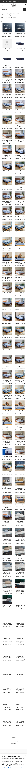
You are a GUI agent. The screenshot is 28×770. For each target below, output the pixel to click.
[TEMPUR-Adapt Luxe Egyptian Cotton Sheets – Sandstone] (7, 616)
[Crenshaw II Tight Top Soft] (7, 359)
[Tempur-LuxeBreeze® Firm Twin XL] (7, 499)
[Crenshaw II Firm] (20, 302)
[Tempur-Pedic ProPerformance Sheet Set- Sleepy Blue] (7, 532)
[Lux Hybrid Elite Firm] (20, 58)
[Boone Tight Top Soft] (7, 405)
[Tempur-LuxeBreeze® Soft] (20, 466)
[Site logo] (13, 5)
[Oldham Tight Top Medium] (20, 134)
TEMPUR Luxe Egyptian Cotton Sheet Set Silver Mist (7, 658)
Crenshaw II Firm (20, 308)
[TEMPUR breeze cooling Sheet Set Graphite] (20, 550)
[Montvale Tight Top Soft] (20, 435)
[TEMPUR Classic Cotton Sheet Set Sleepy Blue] (20, 699)
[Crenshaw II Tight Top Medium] (20, 359)
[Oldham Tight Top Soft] (20, 195)
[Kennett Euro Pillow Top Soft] (7, 73)
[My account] (22, 5)
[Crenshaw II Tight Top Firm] (7, 374)
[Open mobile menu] (2, 5)
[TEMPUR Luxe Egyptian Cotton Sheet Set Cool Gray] (20, 650)
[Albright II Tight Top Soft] (7, 134)
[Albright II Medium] (7, 330)
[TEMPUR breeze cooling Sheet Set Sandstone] (7, 583)
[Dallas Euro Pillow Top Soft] (20, 287)
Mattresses (12, 13)
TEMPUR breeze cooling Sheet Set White (19, 574)
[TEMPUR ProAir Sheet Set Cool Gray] (20, 667)
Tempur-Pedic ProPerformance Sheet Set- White (20, 523)
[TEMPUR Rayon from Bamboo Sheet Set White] (7, 732)
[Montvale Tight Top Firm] (7, 287)
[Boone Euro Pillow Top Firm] (20, 389)
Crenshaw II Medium (7, 308)
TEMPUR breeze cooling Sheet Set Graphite (19, 557)
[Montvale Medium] (20, 165)
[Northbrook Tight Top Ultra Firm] (20, 256)
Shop (7, 13)
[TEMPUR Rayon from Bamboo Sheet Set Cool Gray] (20, 748)
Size (18, 13)
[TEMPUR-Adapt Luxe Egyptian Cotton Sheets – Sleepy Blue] (20, 599)
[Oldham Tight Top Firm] (20, 210)
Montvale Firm (7, 186)
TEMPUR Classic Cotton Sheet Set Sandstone (7, 706)
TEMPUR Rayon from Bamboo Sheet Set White (7, 739)
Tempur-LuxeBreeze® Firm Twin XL (7, 506)
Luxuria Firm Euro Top (20, 33)
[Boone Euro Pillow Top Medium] (7, 389)
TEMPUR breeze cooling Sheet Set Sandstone (7, 590)
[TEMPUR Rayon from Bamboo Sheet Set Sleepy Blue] (7, 748)
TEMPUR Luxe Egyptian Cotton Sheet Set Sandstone (7, 640)
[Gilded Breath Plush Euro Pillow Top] (20, 499)
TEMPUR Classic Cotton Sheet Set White (20, 689)
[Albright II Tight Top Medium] (7, 450)
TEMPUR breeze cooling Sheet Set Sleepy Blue (7, 574)
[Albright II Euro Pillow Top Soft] (20, 420)
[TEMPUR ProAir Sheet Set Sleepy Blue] (7, 667)
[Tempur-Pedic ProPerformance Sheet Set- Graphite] (20, 532)
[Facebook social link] (2, 1)
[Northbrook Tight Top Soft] (20, 149)
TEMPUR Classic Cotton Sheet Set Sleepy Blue (20, 706)
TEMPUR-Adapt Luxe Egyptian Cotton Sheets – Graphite (7, 607)
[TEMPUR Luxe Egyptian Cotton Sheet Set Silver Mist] (7, 650)
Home (2, 13)
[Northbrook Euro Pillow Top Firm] (7, 241)
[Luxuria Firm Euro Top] (20, 28)
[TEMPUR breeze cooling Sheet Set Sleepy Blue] (7, 566)
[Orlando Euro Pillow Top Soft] (7, 119)
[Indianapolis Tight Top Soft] (7, 515)
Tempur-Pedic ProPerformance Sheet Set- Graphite (20, 539)
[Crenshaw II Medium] (7, 302)
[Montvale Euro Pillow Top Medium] (7, 435)
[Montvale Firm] (7, 180)
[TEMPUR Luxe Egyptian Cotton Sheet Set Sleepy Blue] (20, 632)
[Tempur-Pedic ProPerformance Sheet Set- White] (20, 515)
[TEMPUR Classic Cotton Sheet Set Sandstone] (7, 699)
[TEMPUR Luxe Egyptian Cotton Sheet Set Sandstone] (7, 632)
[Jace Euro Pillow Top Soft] (7, 89)
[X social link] (3, 1)
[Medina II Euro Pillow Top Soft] (7, 466)
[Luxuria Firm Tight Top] (7, 43)
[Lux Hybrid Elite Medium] (7, 58)
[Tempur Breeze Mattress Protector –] (7, 481)
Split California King (6, 15)
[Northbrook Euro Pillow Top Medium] (20, 226)
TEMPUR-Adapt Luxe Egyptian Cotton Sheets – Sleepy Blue (20, 607)
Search (24, 9)
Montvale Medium (20, 170)
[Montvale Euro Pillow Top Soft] (7, 271)
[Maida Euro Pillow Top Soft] (20, 73)
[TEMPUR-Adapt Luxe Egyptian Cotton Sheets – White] (20, 583)
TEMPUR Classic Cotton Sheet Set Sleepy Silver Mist (7, 722)
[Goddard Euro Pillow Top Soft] (20, 104)
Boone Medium (20, 321)
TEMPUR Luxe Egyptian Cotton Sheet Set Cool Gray (20, 658)
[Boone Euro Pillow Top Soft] (20, 374)
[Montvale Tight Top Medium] (20, 271)
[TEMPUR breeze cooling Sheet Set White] (20, 566)
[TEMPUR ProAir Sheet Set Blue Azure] (7, 682)
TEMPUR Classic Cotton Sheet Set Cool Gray (20, 722)
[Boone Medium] (20, 316)
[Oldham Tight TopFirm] (7, 149)
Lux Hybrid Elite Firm (20, 64)
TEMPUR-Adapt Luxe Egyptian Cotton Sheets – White (20, 590)
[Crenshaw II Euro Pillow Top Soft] (7, 344)
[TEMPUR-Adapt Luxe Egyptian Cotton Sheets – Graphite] (7, 599)
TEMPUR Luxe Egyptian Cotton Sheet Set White (20, 623)
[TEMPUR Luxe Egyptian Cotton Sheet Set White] (20, 616)
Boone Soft (7, 321)
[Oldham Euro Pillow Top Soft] (20, 180)
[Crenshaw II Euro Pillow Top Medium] (20, 344)
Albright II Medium (7, 335)
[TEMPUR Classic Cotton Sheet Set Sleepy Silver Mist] (7, 715)
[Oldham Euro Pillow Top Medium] (7, 195)
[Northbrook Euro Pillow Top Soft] (7, 226)
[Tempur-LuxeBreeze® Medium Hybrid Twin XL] (20, 481)
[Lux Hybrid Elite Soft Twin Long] (20, 43)
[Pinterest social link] (6, 1)
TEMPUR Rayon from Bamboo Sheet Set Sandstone (20, 739)
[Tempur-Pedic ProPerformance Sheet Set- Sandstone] (7, 550)
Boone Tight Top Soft (7, 410)
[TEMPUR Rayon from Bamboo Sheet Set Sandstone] (20, 732)
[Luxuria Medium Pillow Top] (7, 28)
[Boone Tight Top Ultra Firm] (7, 420)
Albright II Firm (20, 335)
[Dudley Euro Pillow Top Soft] (7, 104)
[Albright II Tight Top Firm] (20, 450)
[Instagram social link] (5, 1)
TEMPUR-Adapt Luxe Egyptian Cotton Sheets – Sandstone (7, 623)
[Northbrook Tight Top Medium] (7, 165)
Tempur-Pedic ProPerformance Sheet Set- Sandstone (7, 557)
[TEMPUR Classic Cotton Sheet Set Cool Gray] (20, 715)
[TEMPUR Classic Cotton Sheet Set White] (20, 682)
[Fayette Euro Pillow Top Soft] (20, 89)
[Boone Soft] (7, 316)
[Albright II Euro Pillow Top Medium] (20, 119)
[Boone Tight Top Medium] (20, 405)
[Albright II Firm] (20, 330)
